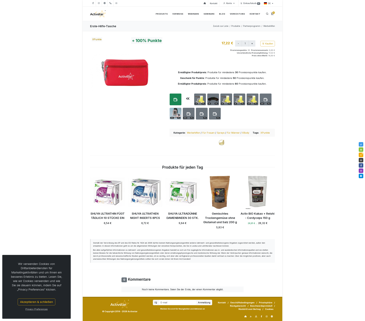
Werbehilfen (269, 26)
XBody (245, 132)
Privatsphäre (265, 302)
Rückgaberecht (238, 306)
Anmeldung (204, 302)
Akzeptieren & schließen (36, 302)
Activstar (132, 311)
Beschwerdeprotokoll (261, 306)
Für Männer (234, 132)
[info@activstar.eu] (116, 3)
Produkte (235, 26)
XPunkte (265, 132)
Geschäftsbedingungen (242, 302)
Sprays (221, 132)
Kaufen (268, 43)
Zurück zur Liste (220, 26)
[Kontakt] (361, 160)
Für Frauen (208, 132)
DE (269, 3)
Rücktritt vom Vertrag (250, 309)
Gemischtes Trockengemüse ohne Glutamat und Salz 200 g (220, 218)
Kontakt (213, 3)
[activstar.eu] (245, 316)
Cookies (269, 309)
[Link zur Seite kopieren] (361, 144)
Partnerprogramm (251, 26)
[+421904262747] (110, 3)
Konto (229, 3)
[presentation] (87, 203)
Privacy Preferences (36, 309)
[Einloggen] (361, 149)
